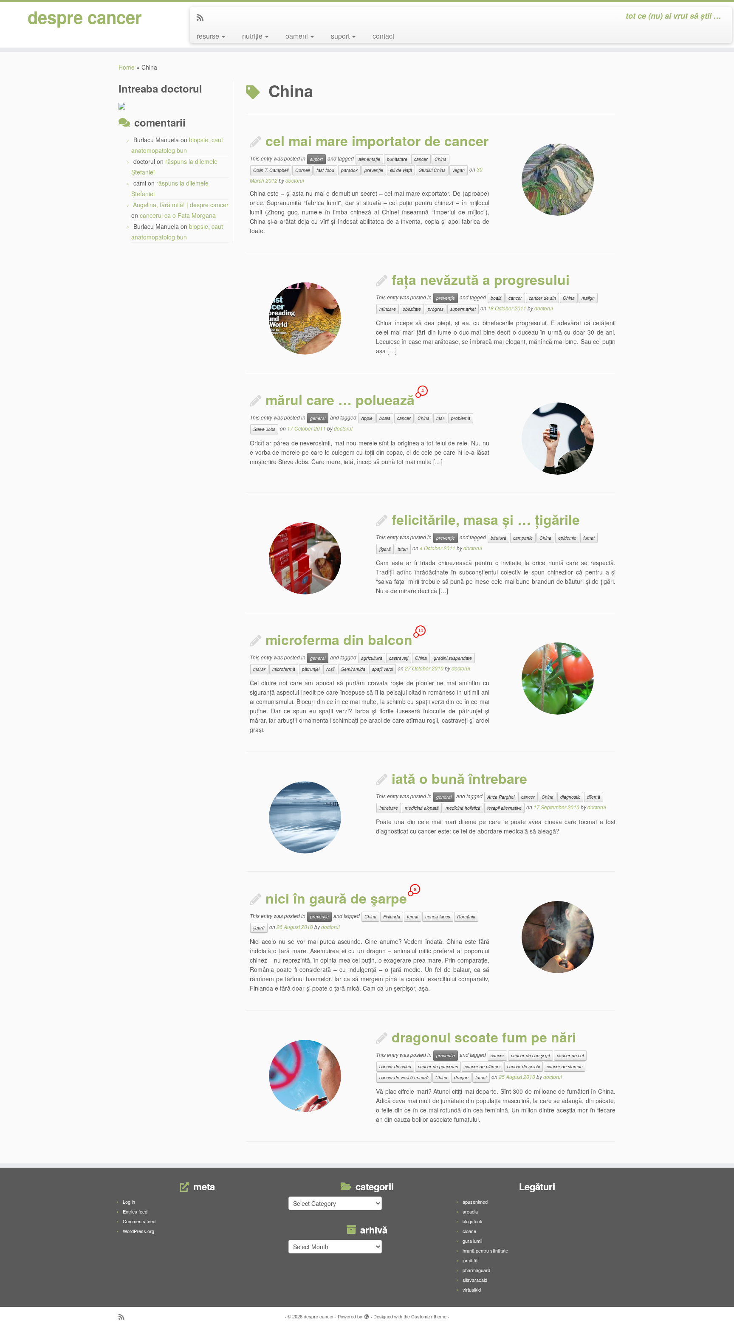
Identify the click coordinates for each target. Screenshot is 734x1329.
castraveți (398, 658)
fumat (589, 538)
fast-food (325, 170)
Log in (129, 1201)
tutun (403, 549)
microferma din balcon (338, 639)
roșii (330, 669)
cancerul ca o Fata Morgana (178, 215)
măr (440, 418)
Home (127, 67)
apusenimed (475, 1201)
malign (588, 298)
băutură (498, 538)
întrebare (388, 808)
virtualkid (472, 1289)
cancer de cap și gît (530, 1055)
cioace (469, 1231)
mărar (259, 669)
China (440, 159)
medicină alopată (422, 808)
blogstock (473, 1221)
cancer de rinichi (523, 1066)
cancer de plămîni (482, 1066)
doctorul (294, 180)
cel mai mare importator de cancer (376, 140)
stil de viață (401, 170)
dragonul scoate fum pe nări (484, 1037)
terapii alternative (504, 808)
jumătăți (470, 1260)
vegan (458, 170)
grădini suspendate (453, 658)
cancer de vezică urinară (404, 1077)
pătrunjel (310, 669)
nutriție (253, 36)
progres (435, 309)
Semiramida (353, 669)
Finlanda (391, 916)
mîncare (387, 309)
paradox (349, 170)
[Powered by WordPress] (367, 1315)
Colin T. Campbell (270, 170)
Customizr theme (428, 1316)
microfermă (283, 669)
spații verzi (382, 669)
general (317, 418)
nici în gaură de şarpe (336, 898)
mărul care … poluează (340, 399)
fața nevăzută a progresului (481, 279)
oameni (297, 36)
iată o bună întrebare (459, 778)
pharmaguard (476, 1270)
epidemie (567, 538)
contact (383, 36)
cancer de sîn (542, 298)
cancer (421, 159)
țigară (385, 549)
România (466, 916)
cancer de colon (395, 1066)
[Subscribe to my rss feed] (203, 17)
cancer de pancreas (438, 1066)
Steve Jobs (264, 429)
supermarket (463, 309)
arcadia (470, 1211)
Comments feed (139, 1221)
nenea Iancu (437, 916)
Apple (367, 418)
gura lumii (472, 1240)
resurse (209, 36)
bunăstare (397, 159)
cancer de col (570, 1055)
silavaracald (475, 1279)
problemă (460, 418)
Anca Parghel (500, 797)
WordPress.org (138, 1231)
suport (341, 36)
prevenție (373, 170)
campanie (523, 538)
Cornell (302, 170)
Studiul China (432, 170)
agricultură (371, 658)
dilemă (593, 797)
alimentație (369, 159)
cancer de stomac (564, 1066)
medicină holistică (463, 808)
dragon (461, 1077)
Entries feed (135, 1211)
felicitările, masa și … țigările (486, 519)
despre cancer (85, 17)
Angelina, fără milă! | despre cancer (181, 204)
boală (496, 298)
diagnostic (570, 797)
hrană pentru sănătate (485, 1250)
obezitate (412, 309)
